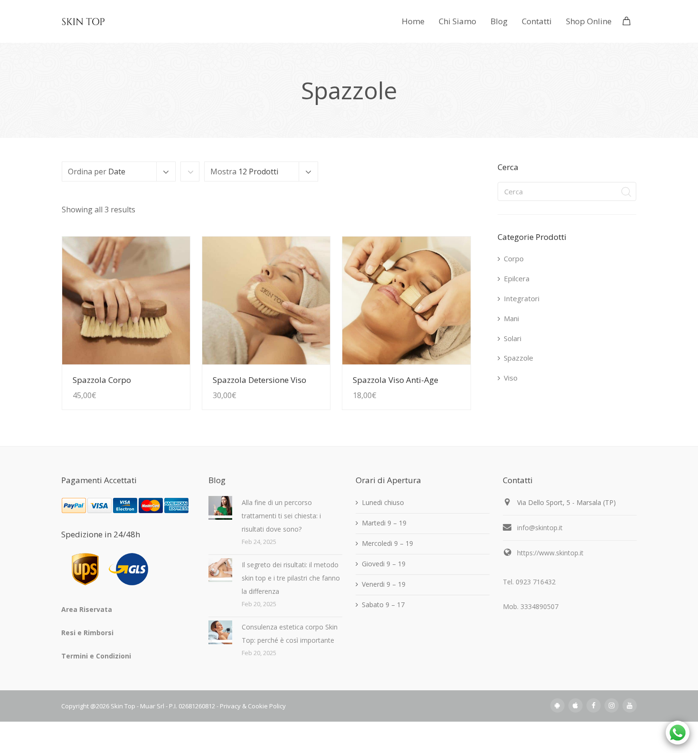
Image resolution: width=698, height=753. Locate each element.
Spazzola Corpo (102, 379)
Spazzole (518, 357)
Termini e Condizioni (96, 655)
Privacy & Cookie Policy (253, 706)
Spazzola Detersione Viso (259, 379)
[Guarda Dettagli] (126, 300)
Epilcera (516, 278)
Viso (511, 377)
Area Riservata (86, 609)
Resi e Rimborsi (87, 632)
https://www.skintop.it (550, 552)
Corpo (514, 258)
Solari (512, 338)
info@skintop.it (540, 527)
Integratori (521, 298)
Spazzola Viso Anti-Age (395, 379)
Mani (511, 318)
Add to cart (161, 376)
